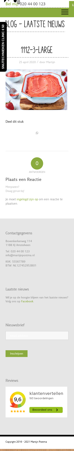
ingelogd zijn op (27, 199)
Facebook (27, 301)
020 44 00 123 (32, 3)
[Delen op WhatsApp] (37, 133)
